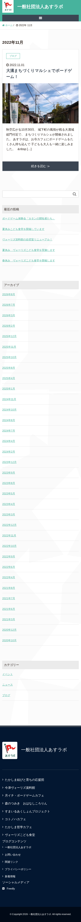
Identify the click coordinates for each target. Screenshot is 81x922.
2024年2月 (8, 451)
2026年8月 (8, 294)
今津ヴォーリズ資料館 (20, 787)
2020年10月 (9, 640)
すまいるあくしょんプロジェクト (27, 811)
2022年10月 (9, 545)
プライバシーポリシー (18, 869)
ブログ (6, 695)
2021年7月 (8, 598)
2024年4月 (8, 441)
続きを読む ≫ (40, 166)
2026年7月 (8, 304)
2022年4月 (8, 577)
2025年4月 (8, 378)
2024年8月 (8, 420)
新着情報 (10, 876)
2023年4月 (8, 504)
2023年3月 (8, 514)
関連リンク (11, 861)
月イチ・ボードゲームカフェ (24, 795)
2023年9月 (8, 472)
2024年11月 (9, 399)
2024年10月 (9, 409)
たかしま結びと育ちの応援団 (24, 779)
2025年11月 (9, 346)
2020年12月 (9, 629)
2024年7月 (8, 430)
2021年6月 (8, 608)
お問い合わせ (13, 854)
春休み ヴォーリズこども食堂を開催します (28, 260)
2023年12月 (9, 462)
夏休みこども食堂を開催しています (23, 229)
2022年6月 (8, 566)
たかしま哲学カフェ (18, 827)
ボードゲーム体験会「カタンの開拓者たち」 (28, 218)
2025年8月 (8, 367)
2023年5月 (8, 493)
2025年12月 (9, 336)
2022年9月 (8, 556)
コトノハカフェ (15, 819)
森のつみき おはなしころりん (26, 803)
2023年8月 (8, 483)
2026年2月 (8, 325)
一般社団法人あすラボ (40, 6)
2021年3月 (8, 619)
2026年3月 (8, 315)
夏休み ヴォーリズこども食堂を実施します (28, 250)
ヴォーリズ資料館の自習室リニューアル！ (27, 239)
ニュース (7, 684)
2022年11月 (9, 535)
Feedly (11, 888)
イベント (7, 674)
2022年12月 (9, 524)
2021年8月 (8, 587)
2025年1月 (8, 388)
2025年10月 (9, 357)
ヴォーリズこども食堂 (20, 834)
